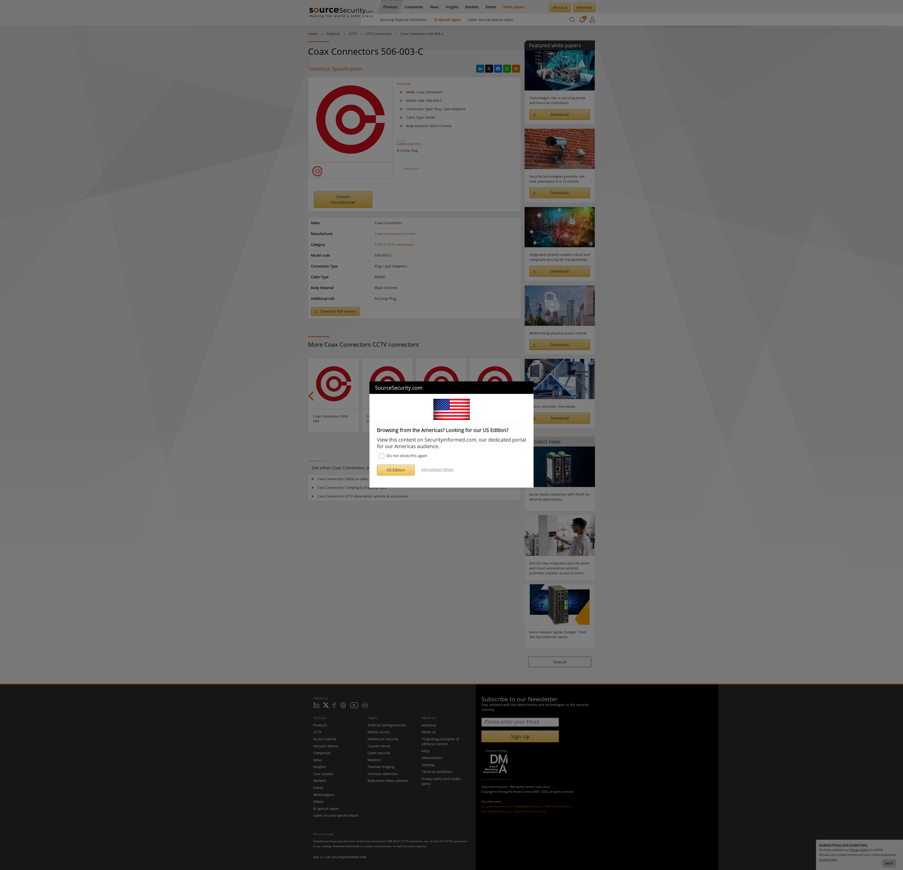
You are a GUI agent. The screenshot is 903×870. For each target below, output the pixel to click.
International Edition (437, 469)
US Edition (396, 470)
